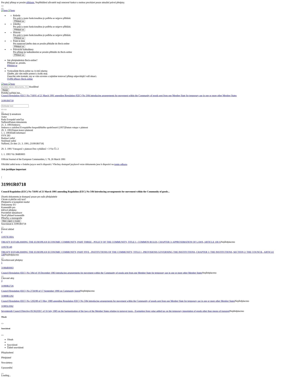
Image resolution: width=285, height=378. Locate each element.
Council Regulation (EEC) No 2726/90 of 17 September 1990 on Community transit (40, 291)
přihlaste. (30, 2)
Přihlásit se (19, 21)
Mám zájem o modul (11, 221)
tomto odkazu (120, 164)
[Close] (2, 323)
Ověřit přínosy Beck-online (20, 79)
